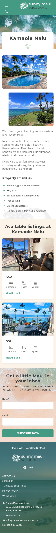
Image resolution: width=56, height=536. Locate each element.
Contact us (8, 476)
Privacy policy (10, 490)
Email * (5, 415)
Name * (5, 399)
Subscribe (7, 481)
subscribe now (28, 433)
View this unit (13, 293)
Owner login (9, 495)
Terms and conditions (14, 485)
